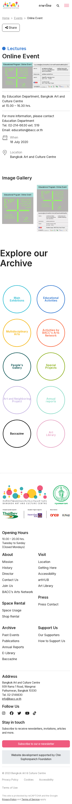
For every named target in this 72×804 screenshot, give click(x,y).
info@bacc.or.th (11, 699)
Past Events (10, 635)
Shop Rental (10, 616)
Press (43, 597)
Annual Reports (13, 647)
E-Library (8, 653)
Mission (7, 562)
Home (5, 18)
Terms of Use (10, 787)
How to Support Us (51, 641)
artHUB (43, 580)
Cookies (29, 779)
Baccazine (9, 659)
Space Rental (13, 603)
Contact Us (10, 580)
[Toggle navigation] (67, 6)
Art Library (45, 586)
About (7, 554)
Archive (9, 628)
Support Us (48, 628)
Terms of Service (30, 799)
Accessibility (47, 574)
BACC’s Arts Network (17, 592)
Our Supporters (49, 635)
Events (18, 18)
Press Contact (48, 604)
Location (44, 562)
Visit (42, 554)
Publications (10, 641)
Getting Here (47, 568)
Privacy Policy (10, 779)
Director (7, 574)
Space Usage (11, 610)
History (7, 568)
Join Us (7, 586)
